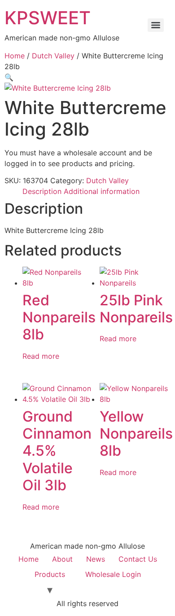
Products (50, 574)
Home (14, 55)
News (95, 558)
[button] (8, 77)
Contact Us (137, 558)
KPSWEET (47, 18)
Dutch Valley (53, 55)
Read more (40, 356)
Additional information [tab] (102, 191)
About (62, 558)
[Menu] (156, 25)
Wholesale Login (113, 574)
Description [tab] (41, 191)
